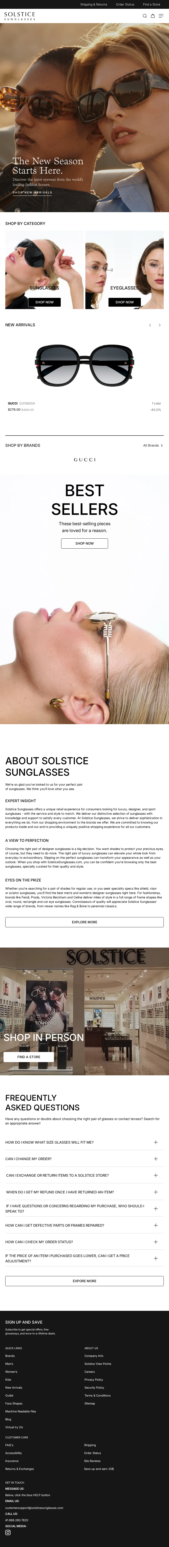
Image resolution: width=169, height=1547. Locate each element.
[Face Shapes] (44, 1403)
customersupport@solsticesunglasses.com (34, 1507)
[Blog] (44, 1419)
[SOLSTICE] (20, 15)
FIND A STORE (28, 1057)
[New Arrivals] (44, 1387)
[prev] (150, 325)
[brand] (84, 460)
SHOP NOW (84, 543)
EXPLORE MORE (84, 922)
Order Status (125, 4)
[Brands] (44, 1355)
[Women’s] (44, 1371)
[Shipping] (124, 1445)
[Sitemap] (124, 1403)
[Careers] (124, 1371)
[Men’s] (44, 1363)
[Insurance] (44, 1461)
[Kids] (44, 1379)
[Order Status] (124, 1453)
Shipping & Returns (93, 4)
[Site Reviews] (124, 1461)
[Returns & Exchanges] (44, 1468)
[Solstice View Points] (124, 1363)
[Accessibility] (44, 1453)
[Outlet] (44, 1395)
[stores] (84, 1011)
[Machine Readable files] (44, 1411)
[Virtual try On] (44, 1427)
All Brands (151, 445)
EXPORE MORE (84, 1281)
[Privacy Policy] (124, 1379)
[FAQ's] (44, 1445)
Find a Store (151, 4)
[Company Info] (124, 1355)
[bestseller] (84, 599)
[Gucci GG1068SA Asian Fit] (84, 365)
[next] (160, 325)
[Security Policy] (124, 1387)
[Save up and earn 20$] (124, 1468)
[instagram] (8, 1534)
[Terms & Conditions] (124, 1395)
